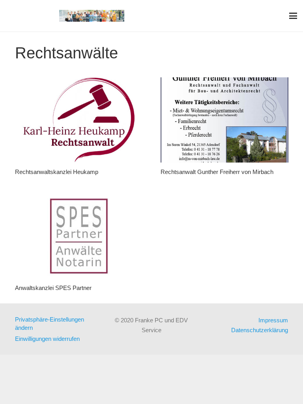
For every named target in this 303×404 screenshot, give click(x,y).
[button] (293, 16)
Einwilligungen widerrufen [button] (47, 338)
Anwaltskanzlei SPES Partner (53, 287)
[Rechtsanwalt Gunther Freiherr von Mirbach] (224, 120)
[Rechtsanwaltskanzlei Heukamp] (79, 120)
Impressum (273, 320)
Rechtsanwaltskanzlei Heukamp (56, 171)
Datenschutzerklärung (259, 330)
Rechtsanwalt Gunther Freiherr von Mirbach (217, 171)
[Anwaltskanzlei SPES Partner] (79, 236)
